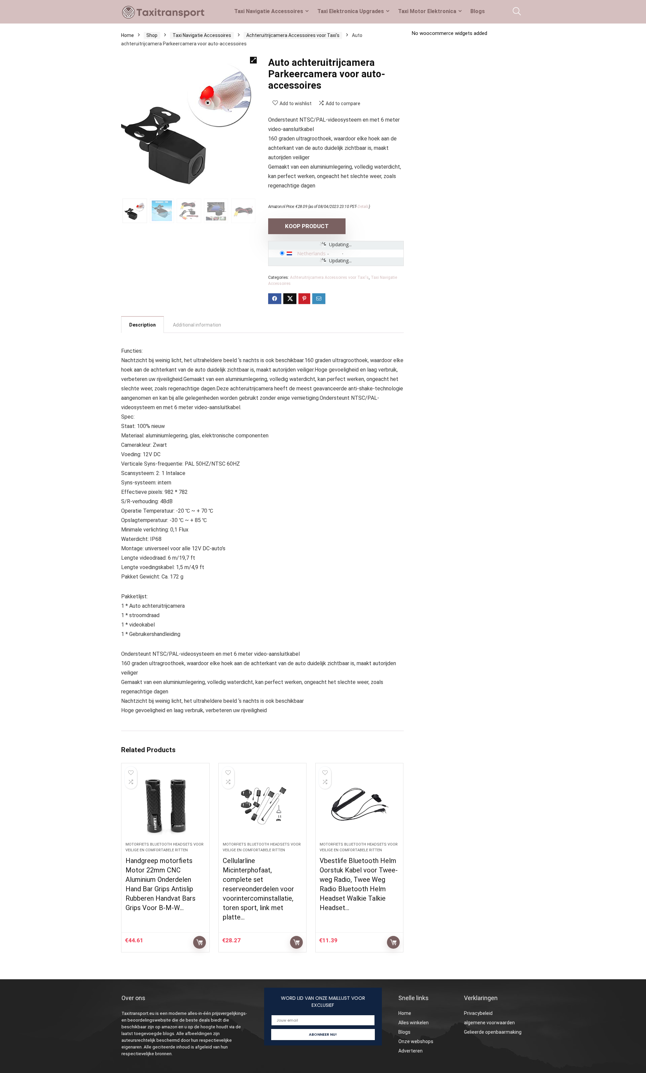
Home (127, 35)
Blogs (477, 11)
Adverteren (410, 1051)
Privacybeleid (478, 1013)
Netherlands (311, 253)
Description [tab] (142, 325)
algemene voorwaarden (489, 1022)
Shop (151, 35)
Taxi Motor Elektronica (427, 11)
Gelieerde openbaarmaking (493, 1032)
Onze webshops (415, 1041)
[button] (253, 60)
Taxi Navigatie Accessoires (268, 11)
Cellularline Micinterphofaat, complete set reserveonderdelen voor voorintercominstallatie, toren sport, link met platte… (258, 889)
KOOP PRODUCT (307, 226)
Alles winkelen (413, 1022)
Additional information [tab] (197, 325)
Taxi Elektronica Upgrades (350, 11)
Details (363, 206)
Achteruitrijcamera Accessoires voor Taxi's (292, 35)
